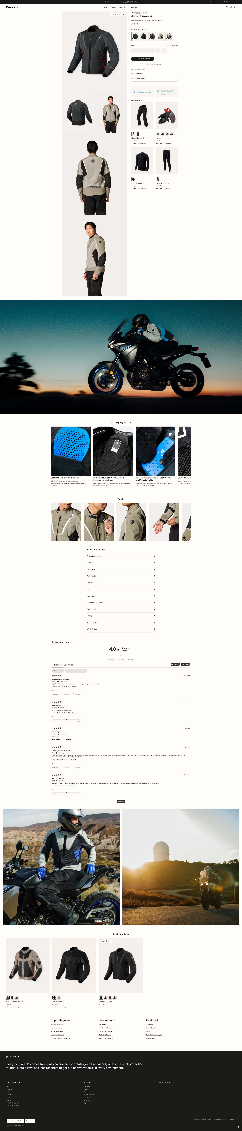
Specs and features (139, 79)
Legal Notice (232, 1119)
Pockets (90, 583)
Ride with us (133, 7)
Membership (213, 2)
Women (113, 7)
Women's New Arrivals (105, 1038)
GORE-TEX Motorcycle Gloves (60, 1038)
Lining (89, 616)
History (86, 1089)
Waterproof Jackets (57, 1024)
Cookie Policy (196, 1119)
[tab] (69, 665)
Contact (9, 1100)
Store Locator (88, 1100)
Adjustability (92, 576)
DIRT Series (102, 1024)
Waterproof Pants (56, 1028)
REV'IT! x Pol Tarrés (105, 1028)
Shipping (9, 1089)
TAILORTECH (88, 1097)
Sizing (8, 1097)
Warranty (9, 1094)
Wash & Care (92, 629)
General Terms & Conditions (220, 1119)
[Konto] (226, 7)
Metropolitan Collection (106, 1031)
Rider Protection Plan (13, 1103)
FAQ (8, 1086)
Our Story (87, 1086)
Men (105, 7)
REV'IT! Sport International (17, 1125)
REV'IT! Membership (13, 1105)
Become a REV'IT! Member (129, 2)
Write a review (185, 664)
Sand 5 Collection (151, 1028)
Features (90, 596)
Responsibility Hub (89, 1094)
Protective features (94, 602)
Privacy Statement (206, 1119)
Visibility (90, 563)
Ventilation (91, 569)
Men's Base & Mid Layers (154, 1035)
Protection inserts (94, 556)
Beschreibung (137, 73)
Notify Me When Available (142, 58)
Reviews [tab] (57, 665)
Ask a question (175, 664)
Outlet (148, 1031)
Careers (86, 1092)
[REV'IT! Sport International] (12, 7)
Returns (9, 1092)
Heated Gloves (150, 1038)
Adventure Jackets (57, 1031)
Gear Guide (122, 7)
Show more (121, 801)
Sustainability (92, 622)
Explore (86, 1103)
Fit (88, 589)
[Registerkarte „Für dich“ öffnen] (238, 1127)
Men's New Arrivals (105, 1035)
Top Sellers (149, 1024)
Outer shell (91, 609)
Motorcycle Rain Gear (57, 1035)
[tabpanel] (121, 737)
